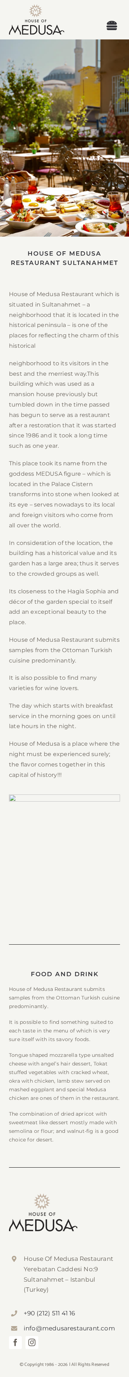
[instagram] (31, 1342)
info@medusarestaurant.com (69, 1328)
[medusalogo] (36, 7)
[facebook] (15, 1342)
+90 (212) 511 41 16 (49, 1313)
